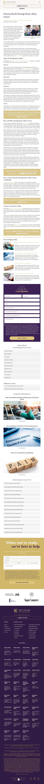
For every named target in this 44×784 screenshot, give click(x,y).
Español (22, 8)
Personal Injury (22, 421)
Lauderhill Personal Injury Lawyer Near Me (13, 513)
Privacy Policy (18, 774)
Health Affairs (25, 123)
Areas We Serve (10, 20)
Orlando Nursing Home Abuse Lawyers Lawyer (13, 388)
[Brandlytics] (21, 779)
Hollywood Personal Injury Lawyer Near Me (13, 490)
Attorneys (7, 626)
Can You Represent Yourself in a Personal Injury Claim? (26, 253)
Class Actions (16, 634)
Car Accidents (7, 356)
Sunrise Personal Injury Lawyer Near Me (12, 517)
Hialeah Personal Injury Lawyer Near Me (12, 494)
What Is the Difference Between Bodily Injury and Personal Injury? (26, 243)
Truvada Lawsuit (32, 635)
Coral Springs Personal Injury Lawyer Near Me (13, 487)
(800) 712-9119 (22, 6)
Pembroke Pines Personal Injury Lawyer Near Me (14, 524)
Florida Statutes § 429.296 (16, 208)
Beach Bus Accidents (8, 351)
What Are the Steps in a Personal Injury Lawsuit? (24, 273)
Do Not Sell (26, 774)
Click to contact (9, 200)
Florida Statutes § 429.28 (9, 182)
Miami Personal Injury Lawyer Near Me (12, 483)
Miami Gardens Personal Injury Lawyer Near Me (14, 498)
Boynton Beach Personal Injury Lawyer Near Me (14, 505)
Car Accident (16, 630)
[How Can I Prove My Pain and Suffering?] (8, 267)
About (6, 624)
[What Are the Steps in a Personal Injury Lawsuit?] (8, 277)
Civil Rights (16, 632)
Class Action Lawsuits (8, 359)
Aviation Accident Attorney (19, 624)
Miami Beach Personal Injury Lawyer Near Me (13, 528)
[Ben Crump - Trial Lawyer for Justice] (11, 2)
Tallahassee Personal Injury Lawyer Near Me (13, 532)
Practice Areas (7, 628)
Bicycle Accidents (7, 354)
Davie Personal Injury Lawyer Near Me (12, 521)
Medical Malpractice (8, 362)
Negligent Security (8, 368)
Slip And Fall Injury (8, 371)
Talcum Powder (32, 634)
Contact (6, 632)
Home (4, 20)
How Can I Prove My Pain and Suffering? (23, 263)
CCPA (22, 774)
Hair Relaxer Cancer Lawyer (34, 624)
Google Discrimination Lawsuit (18, 636)
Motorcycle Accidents (8, 365)
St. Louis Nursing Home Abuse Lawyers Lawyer (13, 386)
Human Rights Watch (28, 68)
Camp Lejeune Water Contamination (18, 627)
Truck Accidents (7, 374)
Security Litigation (32, 632)
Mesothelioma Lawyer (33, 628)
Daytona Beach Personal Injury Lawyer (23, 20)
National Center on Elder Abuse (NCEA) (20, 61)
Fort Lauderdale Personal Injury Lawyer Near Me (14, 502)
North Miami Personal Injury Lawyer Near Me (13, 509)
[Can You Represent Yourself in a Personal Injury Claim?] (8, 256)
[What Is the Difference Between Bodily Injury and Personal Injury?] (8, 246)
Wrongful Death (7, 377)
